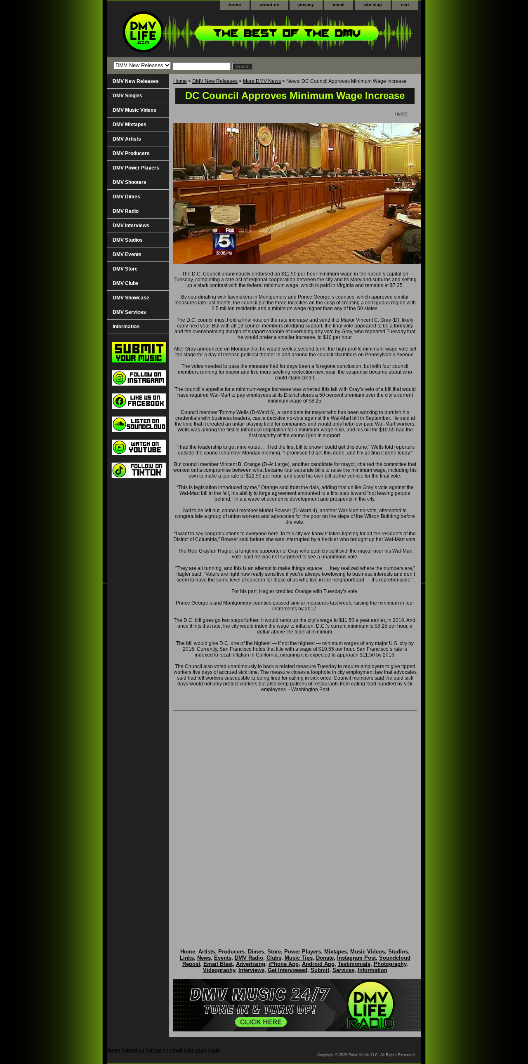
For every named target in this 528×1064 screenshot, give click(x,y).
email (338, 4)
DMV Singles (127, 96)
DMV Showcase (131, 298)
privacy (306, 4)
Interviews (251, 970)
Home (180, 81)
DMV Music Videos (134, 110)
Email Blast (218, 964)
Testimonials (354, 964)
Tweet (401, 114)
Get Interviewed (287, 970)
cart (405, 4)
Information (126, 327)
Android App (318, 964)
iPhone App (284, 964)
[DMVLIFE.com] (210, 33)
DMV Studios (128, 240)
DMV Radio (126, 211)
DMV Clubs (126, 283)
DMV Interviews (131, 225)
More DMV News (262, 81)
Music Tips (299, 958)
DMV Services (129, 312)
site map (372, 4)
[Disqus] (295, 821)
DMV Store (125, 269)
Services (343, 970)
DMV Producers (131, 153)
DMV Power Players (136, 168)
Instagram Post (356, 958)
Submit (320, 970)
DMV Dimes (126, 197)
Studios (398, 952)
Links (187, 958)
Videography (219, 970)
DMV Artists (127, 139)
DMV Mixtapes (129, 124)
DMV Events (127, 254)
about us (269, 4)
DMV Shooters (129, 182)
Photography (390, 964)
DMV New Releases (215, 81)
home (235, 4)
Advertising (250, 964)
